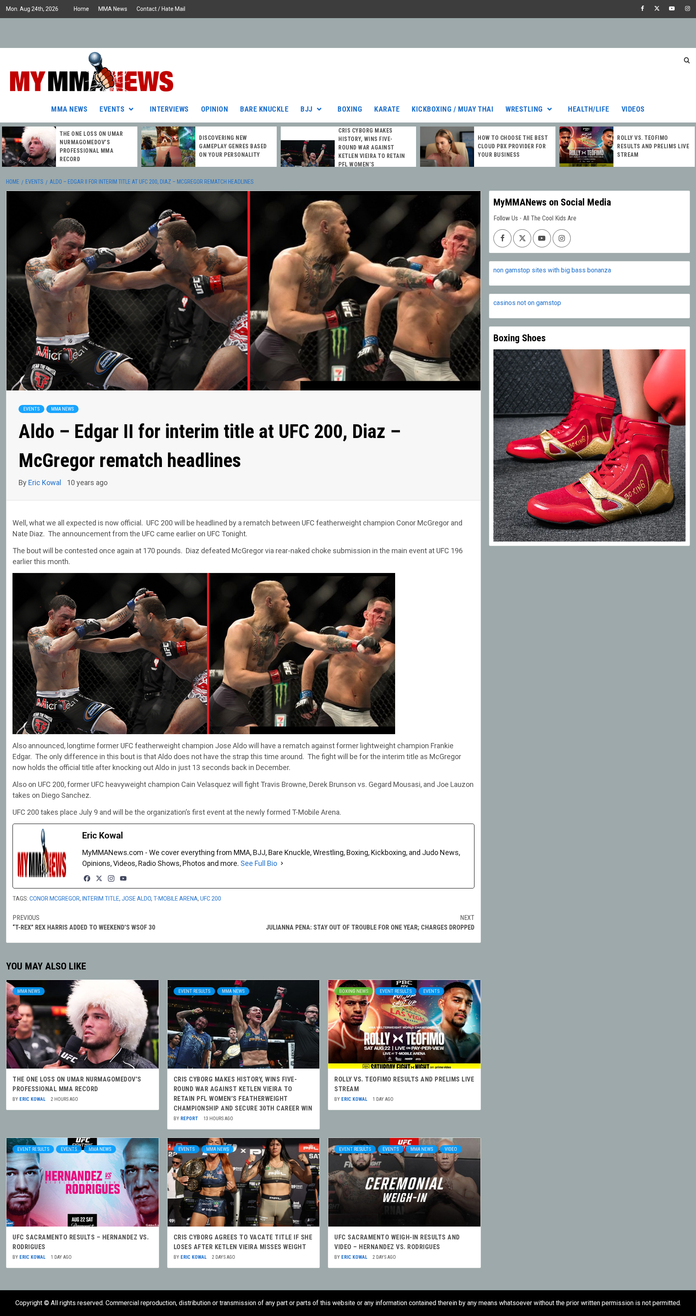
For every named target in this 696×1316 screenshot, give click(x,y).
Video (451, 1149)
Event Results (194, 991)
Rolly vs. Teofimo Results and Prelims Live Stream (653, 146)
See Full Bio (258, 863)
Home (81, 9)
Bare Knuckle (264, 109)
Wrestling (524, 109)
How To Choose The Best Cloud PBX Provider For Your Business (513, 146)
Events (111, 109)
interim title (100, 898)
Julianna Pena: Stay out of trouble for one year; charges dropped (370, 922)
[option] (69, 147)
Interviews (169, 109)
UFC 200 (210, 898)
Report (189, 1118)
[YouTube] (123, 878)
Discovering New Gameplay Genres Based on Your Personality (233, 146)
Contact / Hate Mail (161, 9)
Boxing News (353, 991)
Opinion (214, 109)
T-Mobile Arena (175, 898)
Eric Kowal (45, 482)
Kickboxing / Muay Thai (452, 109)
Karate (387, 109)
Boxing (350, 109)
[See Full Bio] (282, 863)
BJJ (306, 109)
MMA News (112, 9)
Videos (633, 109)
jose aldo (136, 898)
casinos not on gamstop (527, 303)
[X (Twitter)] (99, 878)
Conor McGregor (54, 898)
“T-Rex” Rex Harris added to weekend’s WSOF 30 (83, 922)
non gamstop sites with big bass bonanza (552, 270)
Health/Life (588, 109)
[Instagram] (111, 878)
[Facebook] (87, 878)
